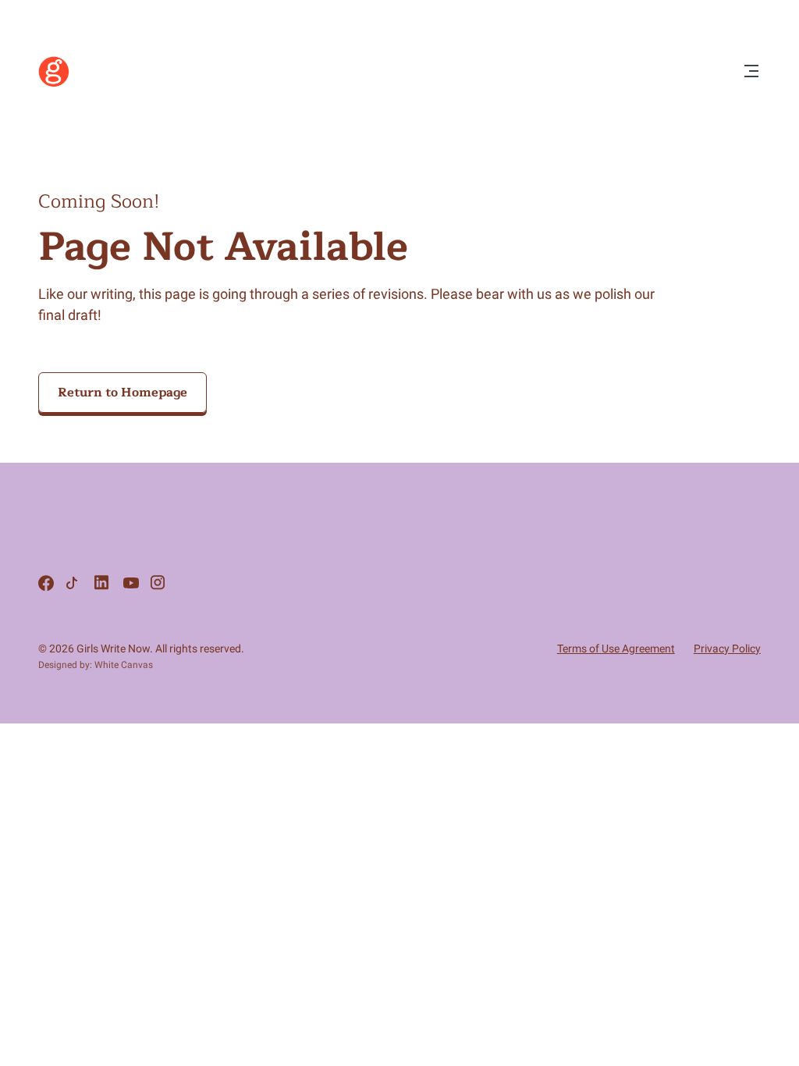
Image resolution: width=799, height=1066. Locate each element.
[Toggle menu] (751, 72)
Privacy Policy (727, 648)
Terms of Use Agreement (616, 648)
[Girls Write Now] (53, 83)
